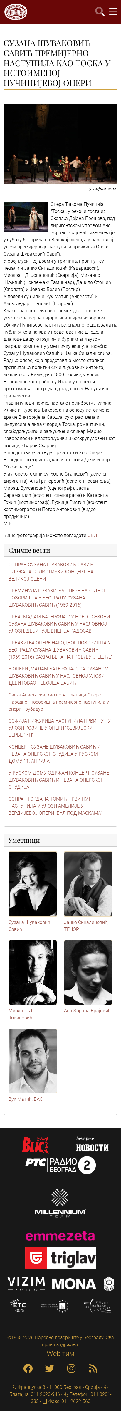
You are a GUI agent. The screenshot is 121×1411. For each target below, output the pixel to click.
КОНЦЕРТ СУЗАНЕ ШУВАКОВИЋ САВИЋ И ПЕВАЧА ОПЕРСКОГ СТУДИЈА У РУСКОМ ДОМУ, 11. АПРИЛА (54, 754)
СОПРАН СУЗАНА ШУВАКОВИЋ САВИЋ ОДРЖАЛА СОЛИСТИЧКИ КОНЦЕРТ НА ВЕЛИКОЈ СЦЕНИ (51, 572)
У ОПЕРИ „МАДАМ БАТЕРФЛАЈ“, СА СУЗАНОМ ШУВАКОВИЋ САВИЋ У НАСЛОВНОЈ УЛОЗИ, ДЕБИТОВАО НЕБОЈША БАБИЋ (59, 676)
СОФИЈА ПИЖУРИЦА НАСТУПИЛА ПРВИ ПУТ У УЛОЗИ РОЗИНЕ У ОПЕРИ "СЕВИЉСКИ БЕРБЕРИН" (60, 728)
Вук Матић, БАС (26, 1099)
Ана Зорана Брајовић (87, 1011)
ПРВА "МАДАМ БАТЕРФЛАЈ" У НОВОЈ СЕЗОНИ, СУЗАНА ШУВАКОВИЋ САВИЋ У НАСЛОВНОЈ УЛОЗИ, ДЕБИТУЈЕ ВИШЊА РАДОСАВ (60, 624)
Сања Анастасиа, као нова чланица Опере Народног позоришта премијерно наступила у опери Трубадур (59, 702)
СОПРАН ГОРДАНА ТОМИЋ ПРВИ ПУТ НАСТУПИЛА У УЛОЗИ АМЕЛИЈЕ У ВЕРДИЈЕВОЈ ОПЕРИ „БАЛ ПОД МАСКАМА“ (55, 806)
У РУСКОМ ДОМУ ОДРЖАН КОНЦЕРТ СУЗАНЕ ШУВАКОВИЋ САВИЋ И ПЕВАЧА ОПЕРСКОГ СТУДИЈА (59, 780)
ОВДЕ (94, 535)
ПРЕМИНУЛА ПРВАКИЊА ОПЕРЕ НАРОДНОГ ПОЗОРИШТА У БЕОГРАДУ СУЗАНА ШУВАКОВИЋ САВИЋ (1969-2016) (57, 598)
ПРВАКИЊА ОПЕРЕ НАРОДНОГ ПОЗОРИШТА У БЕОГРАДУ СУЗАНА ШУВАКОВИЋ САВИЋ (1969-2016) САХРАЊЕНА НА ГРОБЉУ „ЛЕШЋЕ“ (60, 650)
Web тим (61, 1353)
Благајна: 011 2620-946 (34, 1394)
